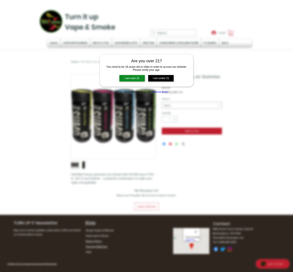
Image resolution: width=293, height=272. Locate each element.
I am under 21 (161, 78)
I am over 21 (132, 78)
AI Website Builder (159, 92)
